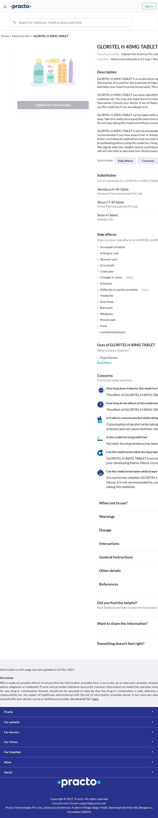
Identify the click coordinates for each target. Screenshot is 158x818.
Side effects (125, 160)
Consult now (60, 803)
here (95, 699)
